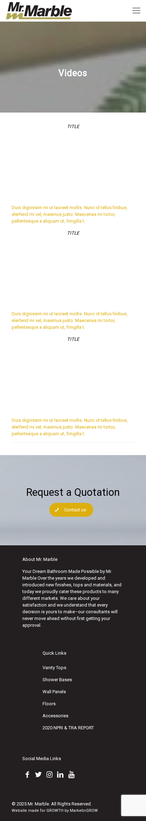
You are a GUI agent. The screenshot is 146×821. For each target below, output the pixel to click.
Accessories (55, 715)
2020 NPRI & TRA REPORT (68, 727)
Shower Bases (57, 679)
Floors (49, 703)
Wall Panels (54, 691)
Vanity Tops (54, 667)
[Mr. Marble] (39, 10)
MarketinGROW (84, 810)
